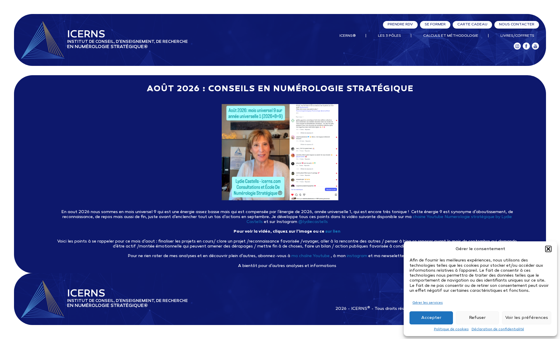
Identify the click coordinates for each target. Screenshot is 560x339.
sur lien (332, 231)
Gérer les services (427, 303)
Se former (435, 24)
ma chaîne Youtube (310, 256)
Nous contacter (516, 24)
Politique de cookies (451, 329)
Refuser (477, 317)
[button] (548, 249)
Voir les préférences (526, 317)
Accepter (431, 317)
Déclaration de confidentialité (498, 329)
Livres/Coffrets (517, 36)
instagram (357, 256)
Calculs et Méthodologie (450, 36)
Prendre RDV (400, 24)
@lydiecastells (313, 221)
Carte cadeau (472, 24)
